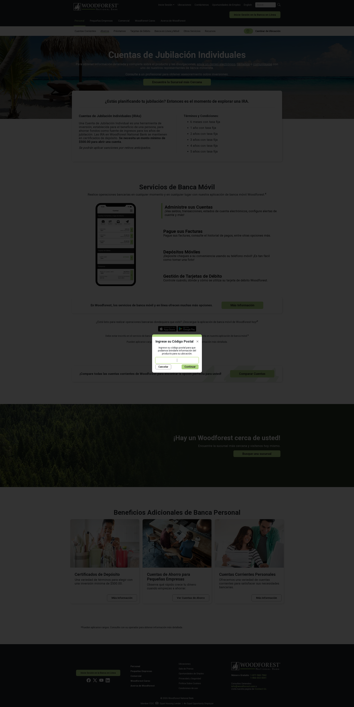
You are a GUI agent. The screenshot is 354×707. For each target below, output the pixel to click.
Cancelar (163, 366)
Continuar (190, 366)
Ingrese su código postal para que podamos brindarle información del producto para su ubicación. (177, 350)
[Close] (197, 341)
